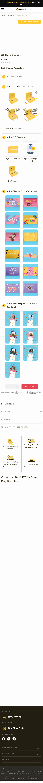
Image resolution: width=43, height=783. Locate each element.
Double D (11, 566)
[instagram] (9, 740)
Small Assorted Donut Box (13, 489)
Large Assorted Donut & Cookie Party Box (19, 665)
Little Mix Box (20, 505)
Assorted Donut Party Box (21, 551)
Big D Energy (22, 600)
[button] (6, 62)
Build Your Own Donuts (12, 521)
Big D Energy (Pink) (21, 694)
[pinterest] (14, 740)
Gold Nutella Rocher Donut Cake (15, 649)
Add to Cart (29, 386)
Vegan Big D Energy (21, 679)
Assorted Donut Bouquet (12, 533)
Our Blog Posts (16, 728)
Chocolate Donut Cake (11, 616)
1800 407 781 (15, 717)
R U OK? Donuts (34, 533)
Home (3, 15)
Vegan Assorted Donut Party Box (21, 634)
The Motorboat (32, 566)
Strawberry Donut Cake (12, 582)
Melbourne (10, 15)
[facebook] (3, 740)
